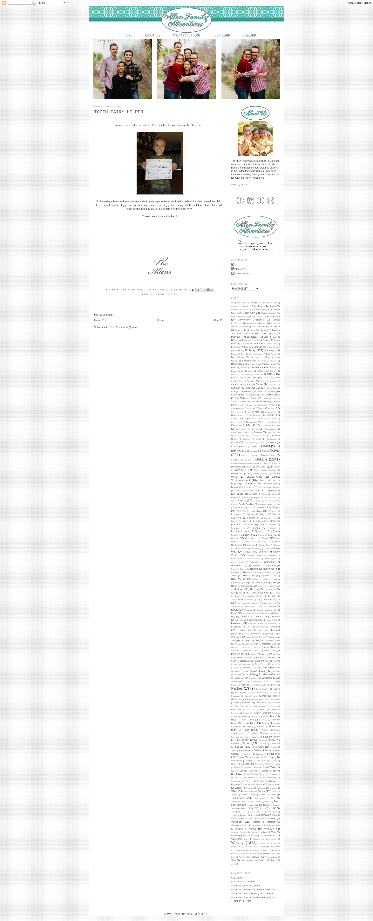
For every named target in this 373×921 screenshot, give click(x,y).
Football (250, 521)
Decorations (254, 463)
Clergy (248, 408)
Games (261, 535)
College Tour (237, 418)
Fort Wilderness (245, 524)
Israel (263, 596)
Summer (247, 784)
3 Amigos (253, 302)
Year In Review (253, 857)
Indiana (277, 593)
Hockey (265, 579)
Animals (259, 317)
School (160, 294)
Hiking (234, 579)
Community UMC (241, 425)
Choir (262, 395)
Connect (255, 429)
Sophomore (259, 764)
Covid (258, 439)
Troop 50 (235, 812)
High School (249, 575)
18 (232, 303)
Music (250, 657)
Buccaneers (246, 374)
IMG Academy (260, 592)
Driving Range (248, 487)
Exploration (258, 498)
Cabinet (254, 377)
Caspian (235, 388)
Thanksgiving (238, 798)
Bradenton (257, 367)
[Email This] (197, 290)
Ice (240, 593)
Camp (266, 377)
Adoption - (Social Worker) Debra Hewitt (252, 893)
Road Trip (249, 730)
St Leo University (269, 774)
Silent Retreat (236, 761)
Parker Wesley (262, 689)
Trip (261, 808)
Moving (264, 654)
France (273, 525)
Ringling (250, 727)
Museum (238, 657)
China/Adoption (186, 35)
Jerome (250, 600)
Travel (242, 808)
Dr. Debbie (258, 484)
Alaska (265, 309)
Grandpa (256, 565)
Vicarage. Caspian (238, 832)
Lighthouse (256, 634)
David (264, 451)
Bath (275, 337)
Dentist (249, 467)
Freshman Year (238, 528)
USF (273, 818)
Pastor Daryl (238, 269)
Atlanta (276, 326)
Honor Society (263, 586)
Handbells (235, 572)
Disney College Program (265, 470)
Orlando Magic (237, 681)
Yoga (233, 860)
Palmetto (245, 685)
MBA (256, 644)
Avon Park (255, 330)
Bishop (234, 354)
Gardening (250, 538)
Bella (257, 343)
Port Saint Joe (242, 706)
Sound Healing (274, 764)
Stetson (249, 781)
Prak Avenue (259, 706)
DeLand (274, 463)
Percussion (235, 696)
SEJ (269, 751)
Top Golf (247, 802)
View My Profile (239, 184)
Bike (278, 347)
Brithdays (261, 371)
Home (128, 35)
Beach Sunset (263, 340)
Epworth (253, 494)
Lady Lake (239, 620)
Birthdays (269, 350)
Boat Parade (271, 354)
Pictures (276, 696)
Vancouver (255, 825)
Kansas (272, 606)
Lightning (268, 634)
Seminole (259, 754)
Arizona (262, 323)
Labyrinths (275, 616)
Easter (261, 490)
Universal (262, 819)
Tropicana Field (252, 812)
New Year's (260, 664)
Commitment (236, 422)
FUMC (271, 531)
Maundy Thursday (242, 644)
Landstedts (236, 627)
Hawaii (246, 572)
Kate (234, 264)
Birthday (250, 350)
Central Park (272, 388)
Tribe (251, 808)
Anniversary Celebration (250, 320)
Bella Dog (271, 344)
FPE (262, 524)
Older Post (219, 320)
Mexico (257, 647)
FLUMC (263, 518)
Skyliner (234, 764)
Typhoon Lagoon (239, 815)
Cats (258, 388)
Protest (246, 713)
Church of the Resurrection (246, 405)
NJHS (274, 664)
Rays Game (247, 720)
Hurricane (255, 589)
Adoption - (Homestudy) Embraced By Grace (254, 889)
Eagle (236, 491)
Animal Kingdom (268, 313)
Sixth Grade (261, 761)
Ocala (261, 671)
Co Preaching (255, 415)
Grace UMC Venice (255, 551)
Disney (239, 469)
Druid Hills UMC (265, 487)
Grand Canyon (254, 559)
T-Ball (234, 791)
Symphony (272, 788)
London (237, 637)
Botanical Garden (268, 361)
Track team (252, 805)
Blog (242, 354)
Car (249, 384)
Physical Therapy (251, 696)
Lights (277, 634)
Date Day (236, 451)
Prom (262, 709)
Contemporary (270, 429)
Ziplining (262, 860)
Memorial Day (269, 644)
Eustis (274, 494)
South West (268, 767)
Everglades (235, 498)
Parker (236, 688)
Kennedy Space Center (266, 610)
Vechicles (276, 825)
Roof (242, 733)
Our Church (237, 877)
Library (246, 634)
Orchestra (239, 678)
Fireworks (236, 514)
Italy (274, 596)
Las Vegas (260, 627)
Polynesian (275, 699)
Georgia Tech (264, 545)
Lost (263, 637)
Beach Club (248, 340)
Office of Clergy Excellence (256, 674)
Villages (254, 832)
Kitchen (268, 613)
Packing (269, 681)
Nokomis (245, 667)
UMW (274, 815)
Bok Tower (254, 357)
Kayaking (248, 610)
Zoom (233, 864)
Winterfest (254, 850)
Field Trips (256, 511)
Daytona (253, 455)
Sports (265, 771)
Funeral (234, 535)
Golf (246, 549)
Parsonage (239, 692)
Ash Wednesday (261, 326)
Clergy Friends (237, 412)
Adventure (235, 310)
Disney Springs (239, 473)
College (270, 415)
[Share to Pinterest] (212, 290)
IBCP (233, 593)
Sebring (234, 750)
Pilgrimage (239, 699)
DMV (274, 480)
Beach (234, 340)
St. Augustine (250, 777)
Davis (275, 450)
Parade (267, 685)
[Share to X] (205, 290)
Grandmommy (238, 565)
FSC (260, 531)
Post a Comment (103, 314)
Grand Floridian (237, 562)
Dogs (245, 483)
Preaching (236, 709)
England (249, 35)
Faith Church (271, 498)
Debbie (261, 459)
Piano (265, 696)
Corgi (269, 432)
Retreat (265, 723)
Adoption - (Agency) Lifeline (246, 885)
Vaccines (271, 822)
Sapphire (255, 737)
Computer (265, 426)
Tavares (234, 795)
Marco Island (274, 641)
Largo (249, 627)
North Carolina (262, 667)
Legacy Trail (262, 630)
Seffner (258, 750)
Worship (267, 853)
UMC (264, 815)
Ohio (278, 675)
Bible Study (267, 347)
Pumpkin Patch (260, 713)
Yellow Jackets (271, 857)
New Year (246, 664)
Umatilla (254, 815)
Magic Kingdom (257, 640)
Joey (258, 600)
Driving (234, 487)
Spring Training (250, 774)
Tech (263, 795)
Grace (267, 549)
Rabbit (254, 717)
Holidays (237, 583)
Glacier (277, 545)
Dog (233, 483)
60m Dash (272, 303)
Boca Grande (238, 357)
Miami (266, 647)
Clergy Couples (265, 408)
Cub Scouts (250, 443)
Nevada (234, 664)
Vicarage (269, 828)
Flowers (251, 518)
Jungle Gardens (251, 603)
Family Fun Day (246, 504)
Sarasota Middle (267, 740)
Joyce (266, 600)
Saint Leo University (239, 737)
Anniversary (273, 316)
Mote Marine (270, 650)
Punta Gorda (240, 716)
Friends (256, 528)
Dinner (277, 467)
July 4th (276, 599)
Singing (249, 761)
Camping (251, 381)
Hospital (276, 586)
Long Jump (251, 637)
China (234, 394)
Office (236, 675)
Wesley (172, 294)
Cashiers (272, 385)
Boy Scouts (270, 364)
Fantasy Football (265, 504)
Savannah (235, 744)
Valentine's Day (238, 825)
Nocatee (234, 668)
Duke (277, 487)
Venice (252, 828)
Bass (266, 337)
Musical (261, 658)
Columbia (272, 419)
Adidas (245, 306)
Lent (236, 633)
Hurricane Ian (269, 589)
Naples (271, 657)
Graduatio (272, 555)
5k (264, 303)
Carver (259, 384)
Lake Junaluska (254, 620)
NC (274, 661)
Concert (276, 425)
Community (251, 422)
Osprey (250, 681)
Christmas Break (248, 398)
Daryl (265, 446)
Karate (234, 609)
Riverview (261, 727)
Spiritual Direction (248, 771)
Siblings (252, 757)
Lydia (243, 640)
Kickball (257, 613)
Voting (264, 832)
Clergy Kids (253, 412)
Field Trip (241, 511)
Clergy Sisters (271, 412)
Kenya (234, 613)
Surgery (238, 788)
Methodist (246, 647)
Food (233, 521)
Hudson (238, 589)
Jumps (238, 603)
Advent (273, 306)
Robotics (265, 730)
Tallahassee (248, 791)
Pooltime (260, 702)
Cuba (261, 443)
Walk (273, 832)
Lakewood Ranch (255, 624)
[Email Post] (192, 289)
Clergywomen (237, 415)
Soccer (245, 764)
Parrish (276, 689)
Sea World (258, 747)
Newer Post (100, 320)
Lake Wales (272, 620)
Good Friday (256, 549)
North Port (249, 671)
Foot (241, 521)
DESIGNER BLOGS (197, 914)
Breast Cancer (237, 371)
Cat (248, 388)
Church (276, 401)
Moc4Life (247, 651)
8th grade (235, 306)
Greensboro (270, 565)
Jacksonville (237, 599)
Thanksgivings (259, 798)
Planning (252, 699)
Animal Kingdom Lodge (241, 317)
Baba (266, 330)
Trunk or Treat (269, 812)
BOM (266, 357)
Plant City (263, 699)
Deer (265, 463)
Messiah (234, 647)
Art (272, 323)
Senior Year (273, 753)
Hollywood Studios (253, 582)
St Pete (234, 778)
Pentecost (273, 693)
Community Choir (269, 422)
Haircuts (254, 569)
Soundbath (238, 768)
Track (267, 802)
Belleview (235, 347)
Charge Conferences (241, 391)
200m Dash (241, 303)
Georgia (250, 545)
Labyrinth (258, 616)
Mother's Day (238, 654)
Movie (254, 654)
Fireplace (272, 511)
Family (242, 500)
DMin (262, 480)
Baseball (236, 336)
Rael (272, 716)
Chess (259, 392)
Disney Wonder (260, 474)
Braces (244, 368)
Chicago (271, 391)
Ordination (253, 678)
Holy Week (271, 582)
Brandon (273, 368)
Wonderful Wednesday (250, 854)
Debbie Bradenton (238, 463)
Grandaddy (254, 562)
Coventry (246, 439)
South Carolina (253, 768)
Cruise (234, 442)
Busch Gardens (238, 377)
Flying (274, 518)
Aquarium (251, 323)
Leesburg (275, 626)
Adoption (257, 306)
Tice (273, 798)
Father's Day (240, 507)
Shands (240, 757)
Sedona (246, 750)
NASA (233, 661)
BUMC (268, 374)
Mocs (257, 651)
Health (268, 572)
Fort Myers (274, 521)
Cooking (258, 432)
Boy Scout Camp (253, 364)
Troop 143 (271, 808)
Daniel (254, 446)
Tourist (258, 802)
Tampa (261, 791)
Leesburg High (243, 630)
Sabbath (265, 733)
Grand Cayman (270, 559)
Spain (233, 771)
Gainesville (247, 534)
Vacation (236, 821)
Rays (233, 720)
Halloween (269, 568)
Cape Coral (236, 384)
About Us (152, 35)
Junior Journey (269, 603)
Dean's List (246, 460)
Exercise (247, 498)
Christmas (273, 394)
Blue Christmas (255, 354)
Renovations (248, 723)
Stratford (260, 781)
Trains (266, 805)
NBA (267, 661)
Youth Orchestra (247, 860)
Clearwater (235, 408)
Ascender (245, 327)
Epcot (240, 494)
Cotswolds (244, 436)
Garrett (265, 538)
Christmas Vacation (258, 401)
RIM (240, 727)
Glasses (237, 549)
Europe (264, 494)
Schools (263, 744)
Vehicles (239, 829)
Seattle (273, 747)
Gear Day (261, 542)
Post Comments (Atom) (123, 327)
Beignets (245, 344)
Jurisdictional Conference (254, 606)
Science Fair (274, 744)
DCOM (234, 460)
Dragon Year (271, 484)
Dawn (243, 455)
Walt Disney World (250, 836)
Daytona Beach (268, 455)
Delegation (236, 467)
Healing (258, 572)
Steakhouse (236, 781)
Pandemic (257, 685)
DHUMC (261, 466)
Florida (263, 514)
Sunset (259, 784)
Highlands (265, 576)
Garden (234, 538)
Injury (237, 596)
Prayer (273, 706)
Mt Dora (276, 654)
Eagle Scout (248, 491)
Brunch (234, 374)
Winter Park (240, 850)
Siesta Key (266, 757)
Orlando (267, 677)
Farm (277, 504)
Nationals (244, 661)
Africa (245, 310)
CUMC (234, 446)
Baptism (271, 333)
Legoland (275, 630)
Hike (275, 576)
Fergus (276, 507)
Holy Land (221, 35)
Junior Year (236, 606)
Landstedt (272, 624)
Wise (265, 850)
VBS (266, 825)
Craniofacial (271, 439)
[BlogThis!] (201, 290)
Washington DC (239, 839)
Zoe (273, 860)
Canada (263, 381)
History (255, 579)
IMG (247, 593)
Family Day (259, 501)
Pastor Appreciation (257, 693)
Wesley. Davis (251, 847)
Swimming (260, 788)
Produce (250, 710)
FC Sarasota (260, 507)
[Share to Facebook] (208, 290)
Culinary (272, 442)
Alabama (255, 310)
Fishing (250, 514)
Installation (250, 596)
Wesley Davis (236, 847)
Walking (235, 835)
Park (275, 685)
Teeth (272, 794)
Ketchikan (247, 613)
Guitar (233, 569)
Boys (233, 367)
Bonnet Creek (249, 361)
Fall (232, 501)
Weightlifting (271, 839)
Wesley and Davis (267, 843)
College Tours (256, 419)
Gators (246, 541)
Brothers (273, 371)
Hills (243, 579)
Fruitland (271, 528)
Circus (274, 405)
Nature (257, 661)
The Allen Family (134, 289)
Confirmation (241, 429)
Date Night (252, 451)
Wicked (264, 847)
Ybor (240, 857)
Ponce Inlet (238, 703)
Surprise (249, 788)
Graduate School (254, 555)
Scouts (239, 746)
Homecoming (247, 586)
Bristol (250, 371)
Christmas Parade (238, 402)
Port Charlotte (274, 703)
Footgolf (261, 521)
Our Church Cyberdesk (243, 881)
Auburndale (240, 330)
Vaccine (256, 822)
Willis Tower (275, 847)
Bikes (237, 350)
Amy (252, 313)
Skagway (273, 761)
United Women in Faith (242, 819)
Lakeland (236, 623)
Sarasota (242, 739)
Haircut (243, 569)
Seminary (248, 754)
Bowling (235, 364)
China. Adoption (249, 395)
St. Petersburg (269, 778)
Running (252, 733)
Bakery (247, 334)
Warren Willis (268, 835)
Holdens (276, 579)
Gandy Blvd (272, 535)
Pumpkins (276, 713)
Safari (274, 733)
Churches (264, 405)
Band (257, 333)
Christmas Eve (269, 398)
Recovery (263, 720)
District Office (254, 476)
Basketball (252, 336)
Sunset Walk (274, 784)
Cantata (273, 381)
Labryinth (244, 616)
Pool (249, 702)
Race (263, 717)
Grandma (269, 562)
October (276, 671)
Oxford (259, 681)
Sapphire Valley (271, 736)
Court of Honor (259, 436)
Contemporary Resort (240, 432)
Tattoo (273, 791)
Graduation (236, 558)
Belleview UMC (251, 347)
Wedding (256, 839)
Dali (245, 447)
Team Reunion (249, 795)
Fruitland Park (240, 531)
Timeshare (235, 802)
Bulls (257, 374)
